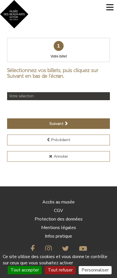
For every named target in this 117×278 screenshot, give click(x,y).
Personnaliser (95, 270)
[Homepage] (14, 14)
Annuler (61, 156)
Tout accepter (25, 270)
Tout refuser (60, 270)
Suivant (56, 123)
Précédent (60, 140)
